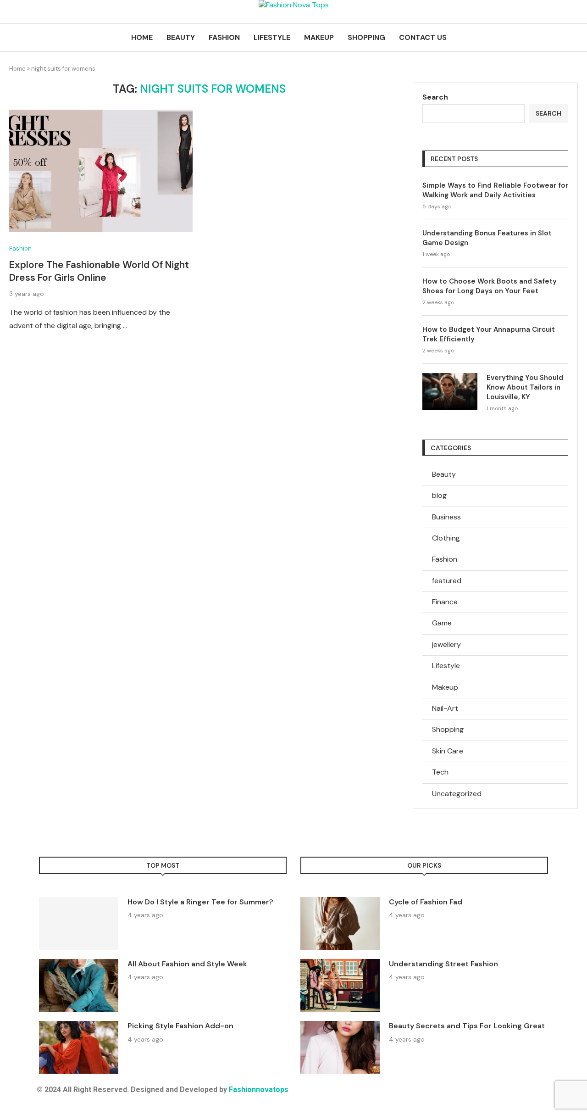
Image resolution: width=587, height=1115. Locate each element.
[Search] (573, 38)
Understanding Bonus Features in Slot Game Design (487, 238)
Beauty (180, 37)
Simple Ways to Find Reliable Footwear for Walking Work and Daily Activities (495, 190)
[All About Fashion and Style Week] (78, 985)
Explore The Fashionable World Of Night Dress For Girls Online (99, 271)
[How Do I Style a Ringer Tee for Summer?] (78, 923)
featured (446, 580)
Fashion (224, 37)
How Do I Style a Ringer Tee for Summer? (200, 902)
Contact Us (423, 37)
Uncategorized (457, 793)
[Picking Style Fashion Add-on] (78, 1047)
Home (142, 37)
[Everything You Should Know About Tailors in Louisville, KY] (449, 391)
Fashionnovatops (258, 1089)
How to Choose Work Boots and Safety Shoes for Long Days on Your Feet (489, 286)
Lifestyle (272, 37)
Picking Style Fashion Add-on (180, 1026)
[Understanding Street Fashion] (340, 985)
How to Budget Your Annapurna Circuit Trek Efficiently (488, 334)
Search (435, 97)
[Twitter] (334, 1096)
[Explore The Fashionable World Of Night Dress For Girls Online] (101, 171)
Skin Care (447, 751)
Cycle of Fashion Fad (425, 902)
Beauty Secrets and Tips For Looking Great (467, 1026)
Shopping (366, 37)
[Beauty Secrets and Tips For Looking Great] (340, 1047)
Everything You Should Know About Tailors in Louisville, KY (525, 387)
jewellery (446, 644)
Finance (445, 602)
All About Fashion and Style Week (187, 964)
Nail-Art (445, 708)
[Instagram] (359, 1096)
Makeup (319, 37)
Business (446, 517)
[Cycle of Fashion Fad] (340, 923)
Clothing (446, 538)
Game (442, 623)
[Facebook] (309, 1096)
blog (439, 495)
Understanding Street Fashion (443, 964)
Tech (440, 772)
